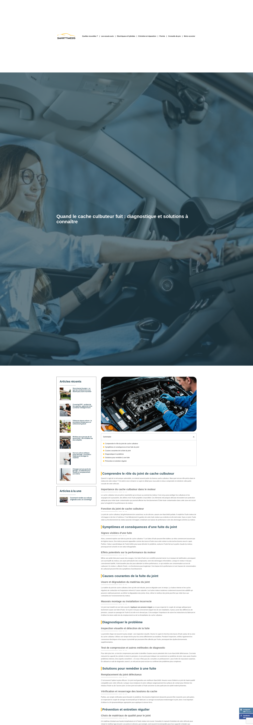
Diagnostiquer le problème (114, 454)
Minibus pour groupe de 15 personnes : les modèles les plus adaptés (83, 438)
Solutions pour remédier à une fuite (117, 457)
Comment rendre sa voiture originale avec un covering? (81, 499)
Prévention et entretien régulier (116, 461)
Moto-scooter (189, 36)
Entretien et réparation (147, 36)
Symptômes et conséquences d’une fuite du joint (122, 447)
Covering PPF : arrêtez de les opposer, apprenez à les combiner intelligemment (82, 406)
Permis (162, 36)
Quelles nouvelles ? (90, 36)
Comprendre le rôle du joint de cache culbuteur (121, 443)
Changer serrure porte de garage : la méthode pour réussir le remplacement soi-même (82, 471)
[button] (193, 437)
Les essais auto (107, 36)
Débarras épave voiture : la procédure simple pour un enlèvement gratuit (82, 422)
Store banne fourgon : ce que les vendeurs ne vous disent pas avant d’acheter (82, 389)
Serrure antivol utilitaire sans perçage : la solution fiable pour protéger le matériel (82, 455)
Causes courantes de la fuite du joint (118, 450)
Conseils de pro (174, 36)
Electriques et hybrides (126, 36)
